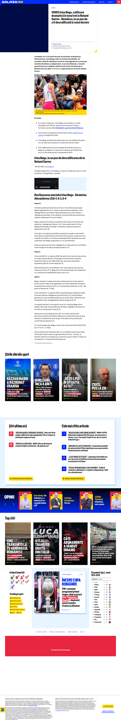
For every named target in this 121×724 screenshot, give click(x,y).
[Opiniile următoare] (13, 504)
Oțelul (96, 605)
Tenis (53, 8)
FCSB (95, 587)
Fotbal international (89, 2)
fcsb (20, 612)
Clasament (95, 579)
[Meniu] (118, 2)
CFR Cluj (14, 606)
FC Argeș (96, 595)
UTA (95, 620)
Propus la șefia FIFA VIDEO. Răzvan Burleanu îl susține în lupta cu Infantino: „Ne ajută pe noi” (33, 445)
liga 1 (13, 612)
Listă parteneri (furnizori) (62, 710)
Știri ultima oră (18, 426)
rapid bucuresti (16, 601)
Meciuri (100, 579)
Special (110, 2)
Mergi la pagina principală (74, 478)
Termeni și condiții (41, 632)
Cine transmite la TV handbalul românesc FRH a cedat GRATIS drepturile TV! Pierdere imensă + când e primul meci (18, 543)
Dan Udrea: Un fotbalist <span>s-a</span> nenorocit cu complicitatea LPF (34, 501)
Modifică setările (72, 632)
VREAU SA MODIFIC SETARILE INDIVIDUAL (108, 711)
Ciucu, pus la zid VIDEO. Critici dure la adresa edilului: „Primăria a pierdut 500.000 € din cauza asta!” (103, 380)
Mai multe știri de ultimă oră (21, 478)
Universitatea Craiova (18, 609)
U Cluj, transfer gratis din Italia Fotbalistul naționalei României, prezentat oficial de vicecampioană (46, 543)
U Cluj (96, 602)
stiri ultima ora (16, 598)
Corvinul (96, 597)
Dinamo (96, 585)
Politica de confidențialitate (57, 632)
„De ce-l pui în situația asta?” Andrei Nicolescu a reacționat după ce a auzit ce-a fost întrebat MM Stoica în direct (75, 380)
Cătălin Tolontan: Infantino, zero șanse (95, 501)
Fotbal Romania (74, 2)
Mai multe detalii (32, 705)
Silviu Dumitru (57, 44)
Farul (95, 600)
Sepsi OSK (97, 610)
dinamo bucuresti (17, 604)
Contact (82, 632)
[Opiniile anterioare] (5, 504)
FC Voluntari (97, 617)
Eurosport (49, 167)
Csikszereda (97, 622)
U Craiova (97, 592)
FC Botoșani (97, 615)
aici (16, 714)
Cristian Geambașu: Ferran (64, 501)
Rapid (96, 590)
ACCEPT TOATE (108, 706)
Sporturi (101, 2)
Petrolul (96, 607)
